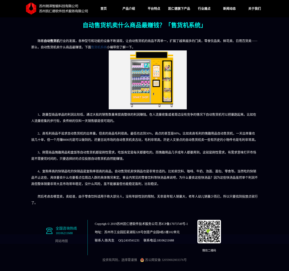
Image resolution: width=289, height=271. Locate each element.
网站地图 (61, 241)
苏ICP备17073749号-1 (173, 224)
